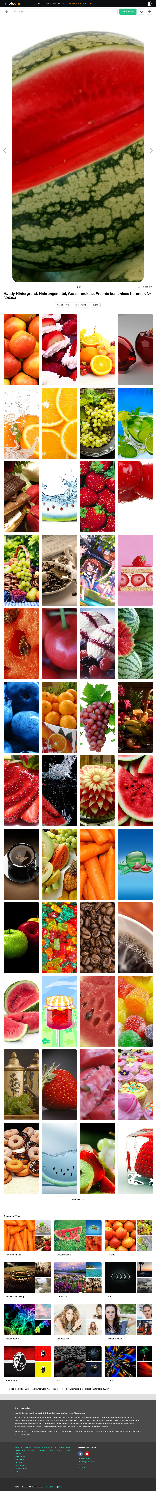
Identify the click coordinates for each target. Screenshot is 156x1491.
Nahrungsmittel (63, 305)
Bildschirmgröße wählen (86, 1462)
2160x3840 (67, 1450)
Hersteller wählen (84, 1459)
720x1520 (18, 1453)
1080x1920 (18, 1447)
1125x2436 (50, 1450)
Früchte (95, 305)
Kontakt (80, 1465)
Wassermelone (81, 305)
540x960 (59, 1450)
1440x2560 (34, 1450)
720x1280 (45, 1447)
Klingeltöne (18, 1462)
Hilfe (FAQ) (81, 1468)
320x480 (17, 1450)
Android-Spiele (20, 1456)
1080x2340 (36, 1447)
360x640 (42, 1450)
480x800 (69, 1447)
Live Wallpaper (20, 1465)
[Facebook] (81, 1456)
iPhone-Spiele (19, 1459)
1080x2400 (27, 1447)
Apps (16, 1472)
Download (128, 11)
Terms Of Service (51, 1487)
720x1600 (61, 1447)
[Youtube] (87, 1456)
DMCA (60, 1487)
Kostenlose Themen (21, 1469)
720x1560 (25, 1450)
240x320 (53, 1447)
